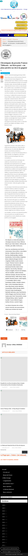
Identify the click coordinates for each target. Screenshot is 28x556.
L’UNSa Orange (6, 478)
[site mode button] (9, 35)
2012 (3, 545)
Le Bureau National (8, 489)
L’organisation (7, 480)
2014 (3, 539)
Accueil (4, 469)
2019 (3, 525)
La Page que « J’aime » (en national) (13, 455)
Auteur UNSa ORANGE (14, 345)
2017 (3, 531)
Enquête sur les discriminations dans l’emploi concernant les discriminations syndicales (12, 384)
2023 (3, 514)
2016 (3, 534)
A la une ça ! (6, 472)
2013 (3, 542)
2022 (3, 516)
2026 (3, 505)
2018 (3, 528)
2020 (3, 522)
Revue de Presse (5, 73)
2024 (3, 511)
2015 (3, 536)
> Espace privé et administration (10, 548)
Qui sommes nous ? (8, 483)
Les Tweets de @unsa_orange (9, 459)
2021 (3, 519)
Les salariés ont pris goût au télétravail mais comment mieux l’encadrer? (5, 338)
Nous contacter (7, 492)
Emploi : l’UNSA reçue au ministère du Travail (24, 338)
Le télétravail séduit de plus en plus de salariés (13, 445)
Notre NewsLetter (20, 35)
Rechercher (3, 449)
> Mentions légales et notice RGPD (10, 551)
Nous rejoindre (7, 486)
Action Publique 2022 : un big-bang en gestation (13, 408)
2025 (3, 508)
